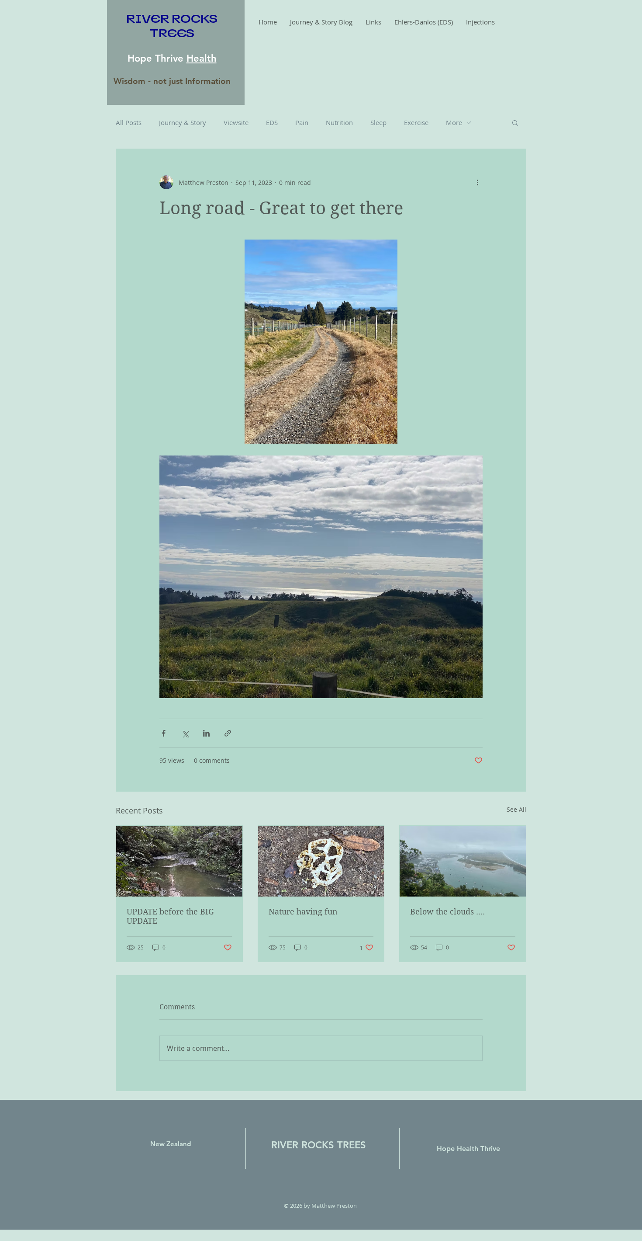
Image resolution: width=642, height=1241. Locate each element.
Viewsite (236, 122)
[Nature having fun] (321, 861)
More (454, 122)
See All (516, 809)
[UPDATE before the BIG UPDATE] (179, 861)
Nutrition (339, 122)
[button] (515, 122)
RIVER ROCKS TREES (318, 1145)
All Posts (129, 122)
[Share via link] (228, 733)
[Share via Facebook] (163, 733)
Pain (301, 122)
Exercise (416, 122)
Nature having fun (303, 911)
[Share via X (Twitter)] (185, 733)
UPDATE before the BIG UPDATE (170, 916)
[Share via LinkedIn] (206, 733)
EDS (272, 122)
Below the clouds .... (447, 911)
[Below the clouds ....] (463, 861)
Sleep (378, 122)
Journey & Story (182, 122)
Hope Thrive (157, 58)
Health (201, 58)
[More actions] (477, 182)
